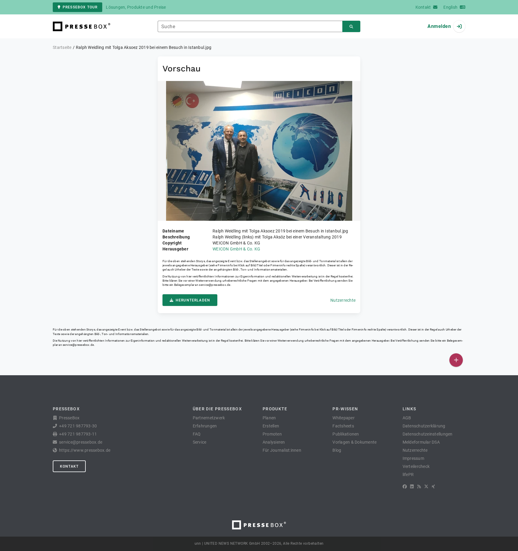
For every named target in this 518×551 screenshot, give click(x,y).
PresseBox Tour (80, 7)
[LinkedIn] (412, 487)
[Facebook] (405, 487)
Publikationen (345, 434)
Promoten (272, 434)
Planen (269, 417)
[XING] (433, 487)
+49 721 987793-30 (78, 426)
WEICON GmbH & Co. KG (236, 249)
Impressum (413, 458)
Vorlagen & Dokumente (354, 442)
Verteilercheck (416, 466)
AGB (407, 417)
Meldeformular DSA (421, 442)
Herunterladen (193, 300)
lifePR (408, 474)
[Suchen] (351, 26)
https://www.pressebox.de (84, 450)
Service (200, 442)
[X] (426, 487)
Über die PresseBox (217, 408)
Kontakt (69, 466)
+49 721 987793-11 (78, 434)
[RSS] (419, 487)
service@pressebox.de (214, 284)
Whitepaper (343, 417)
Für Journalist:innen (282, 450)
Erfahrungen (205, 426)
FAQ (197, 434)
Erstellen (271, 426)
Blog (336, 450)
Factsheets (343, 426)
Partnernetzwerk (209, 417)
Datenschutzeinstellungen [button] (428, 434)
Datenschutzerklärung (424, 426)
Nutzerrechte (343, 300)
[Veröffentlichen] (456, 360)
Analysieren (274, 442)
